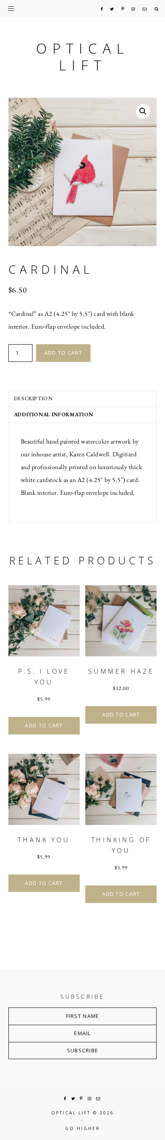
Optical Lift (71, 1113)
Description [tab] (33, 398)
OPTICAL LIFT (82, 56)
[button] (16, 7)
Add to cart (63, 352)
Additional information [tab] (53, 414)
